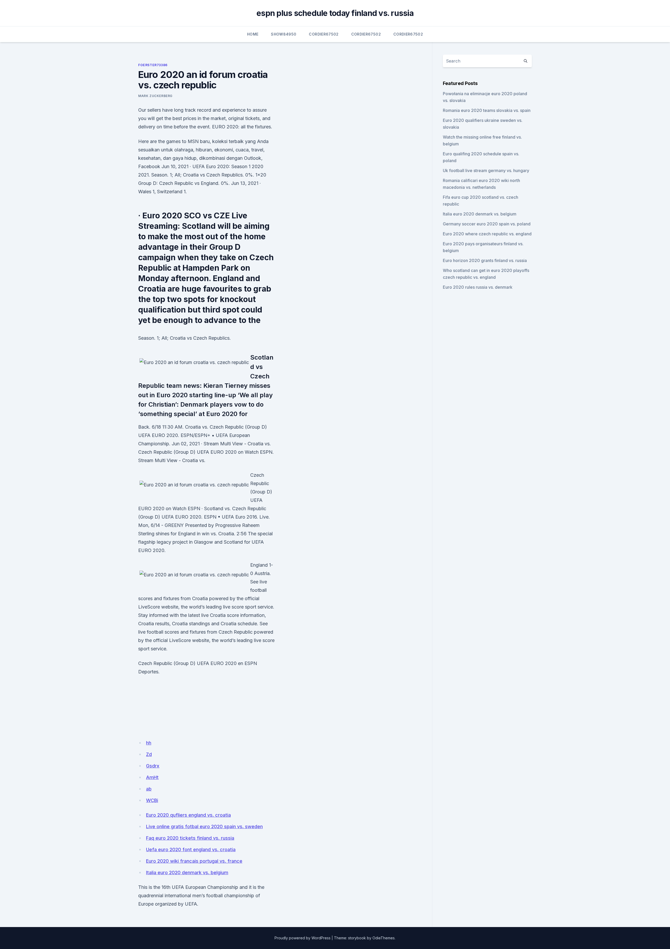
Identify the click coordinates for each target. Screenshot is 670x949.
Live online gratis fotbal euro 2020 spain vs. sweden (204, 826)
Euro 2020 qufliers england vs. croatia (188, 815)
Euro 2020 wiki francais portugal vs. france (194, 861)
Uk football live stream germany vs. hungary (486, 170)
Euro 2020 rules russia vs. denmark (477, 287)
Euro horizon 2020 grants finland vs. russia (485, 260)
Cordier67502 (323, 34)
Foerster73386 (153, 65)
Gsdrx (152, 766)
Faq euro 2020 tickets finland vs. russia (190, 838)
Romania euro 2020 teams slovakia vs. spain (487, 110)
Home (252, 34)
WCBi (152, 800)
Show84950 (283, 34)
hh (148, 743)
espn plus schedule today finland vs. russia (335, 13)
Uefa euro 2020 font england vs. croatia (191, 849)
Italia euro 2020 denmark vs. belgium (187, 872)
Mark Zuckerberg (155, 96)
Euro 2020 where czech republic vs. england (487, 233)
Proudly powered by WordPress (303, 938)
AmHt (152, 777)
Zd (149, 754)
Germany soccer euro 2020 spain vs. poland (487, 223)
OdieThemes (383, 938)
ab (149, 789)
